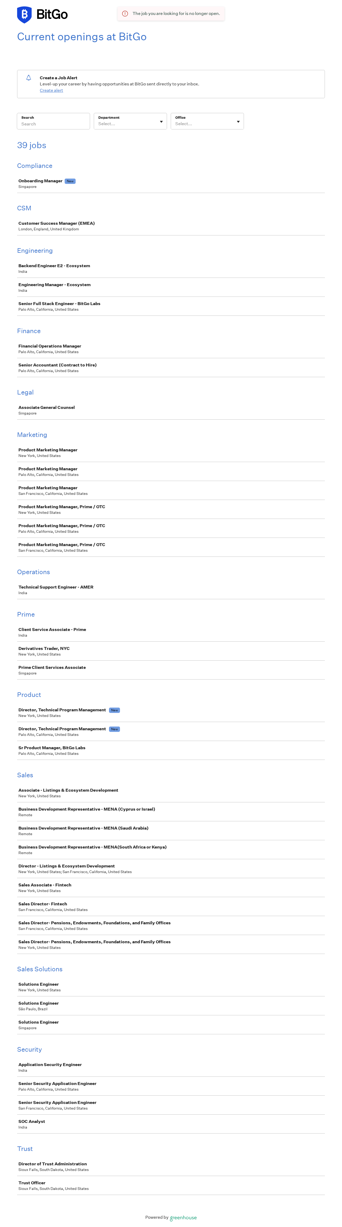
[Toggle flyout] (161, 122)
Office (180, 117)
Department (108, 117)
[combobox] (98, 124)
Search (27, 117)
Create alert (51, 90)
